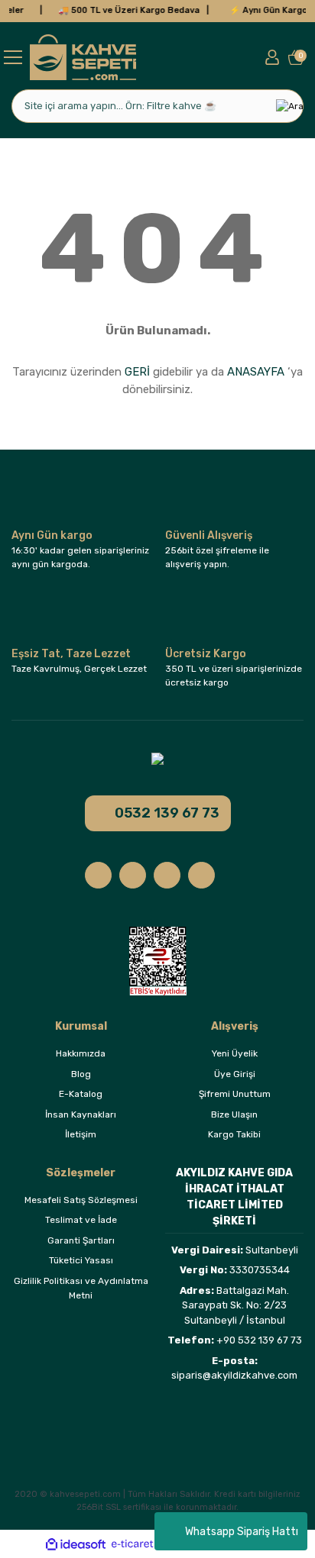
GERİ (137, 372)
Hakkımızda (81, 1053)
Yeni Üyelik (235, 1053)
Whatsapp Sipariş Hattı (241, 1531)
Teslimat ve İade (81, 1219)
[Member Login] (272, 57)
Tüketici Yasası (81, 1260)
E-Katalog (80, 1094)
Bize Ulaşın (234, 1114)
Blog (81, 1074)
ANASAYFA (255, 372)
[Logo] (83, 57)
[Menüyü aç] (13, 57)
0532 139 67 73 (167, 813)
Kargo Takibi (234, 1134)
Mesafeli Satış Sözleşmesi (81, 1200)
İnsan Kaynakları (80, 1114)
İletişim (80, 1134)
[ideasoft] (75, 1544)
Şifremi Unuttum (235, 1094)
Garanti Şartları (81, 1240)
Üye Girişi (234, 1074)
